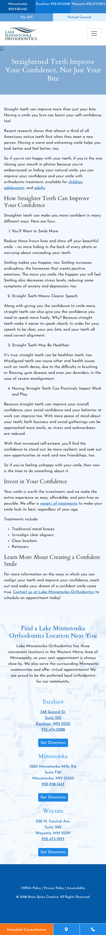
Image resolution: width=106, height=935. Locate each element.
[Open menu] (94, 33)
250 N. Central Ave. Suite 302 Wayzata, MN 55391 (53, 827)
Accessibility (76, 888)
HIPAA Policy (31, 888)
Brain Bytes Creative (43, 897)
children (75, 182)
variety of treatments (58, 504)
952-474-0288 (53, 730)
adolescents (14, 188)
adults (39, 188)
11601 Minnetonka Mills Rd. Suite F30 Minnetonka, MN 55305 (53, 772)
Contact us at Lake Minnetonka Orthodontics (53, 592)
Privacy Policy (54, 888)
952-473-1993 (53, 839)
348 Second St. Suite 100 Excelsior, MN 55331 (53, 718)
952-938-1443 (53, 784)
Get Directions (53, 743)
